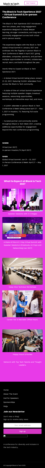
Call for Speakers (10, 398)
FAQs (5, 406)
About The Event (10, 394)
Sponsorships (9, 402)
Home (6, 390)
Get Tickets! (30, 3)
